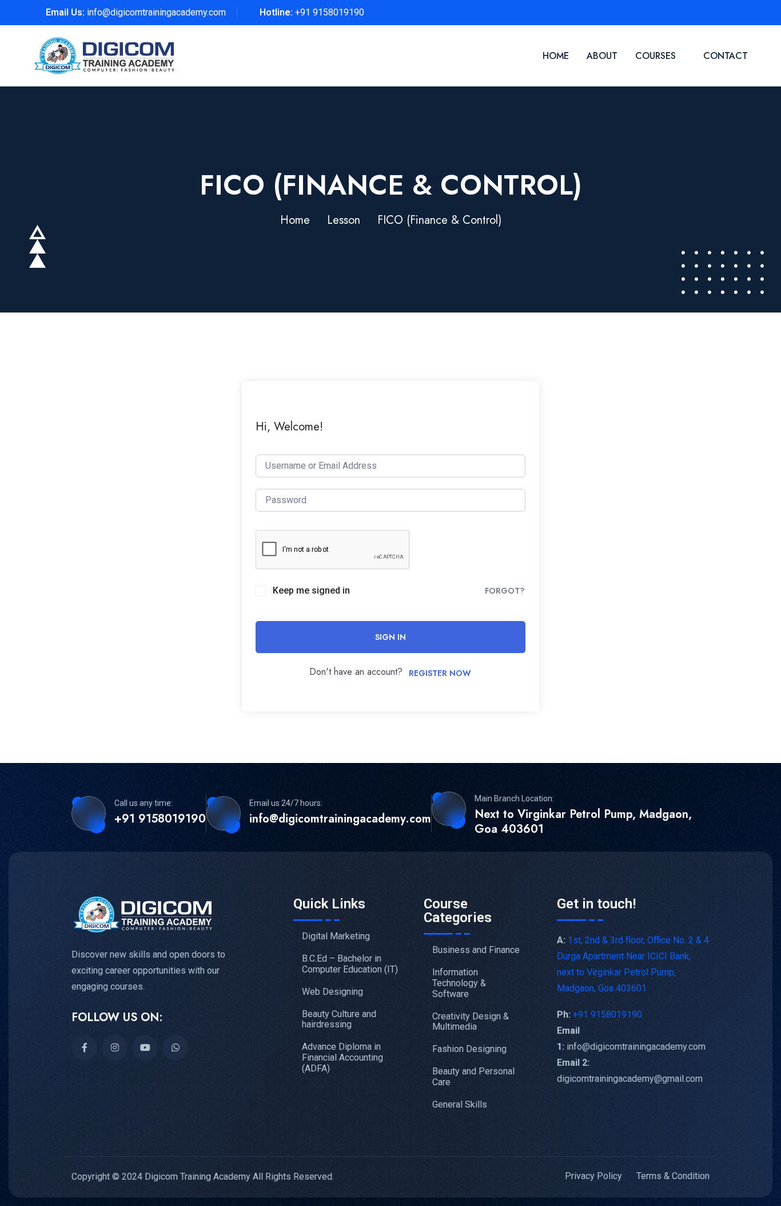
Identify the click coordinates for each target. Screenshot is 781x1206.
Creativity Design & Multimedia (470, 1022)
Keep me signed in (311, 590)
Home (556, 55)
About (602, 55)
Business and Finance (476, 950)
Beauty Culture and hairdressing (339, 1019)
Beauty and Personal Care (473, 1077)
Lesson (343, 220)
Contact (725, 55)
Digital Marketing (336, 936)
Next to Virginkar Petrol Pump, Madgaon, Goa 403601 (583, 822)
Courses (655, 55)
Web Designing (332, 992)
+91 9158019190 (329, 12)
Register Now (440, 673)
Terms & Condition (673, 1176)
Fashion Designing (469, 1049)
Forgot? (505, 590)
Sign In (390, 637)
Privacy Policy (593, 1176)
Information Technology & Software (459, 983)
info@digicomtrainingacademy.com (156, 12)
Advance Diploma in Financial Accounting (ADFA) (342, 1058)
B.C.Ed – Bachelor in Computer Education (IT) (350, 964)
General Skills (459, 1105)
